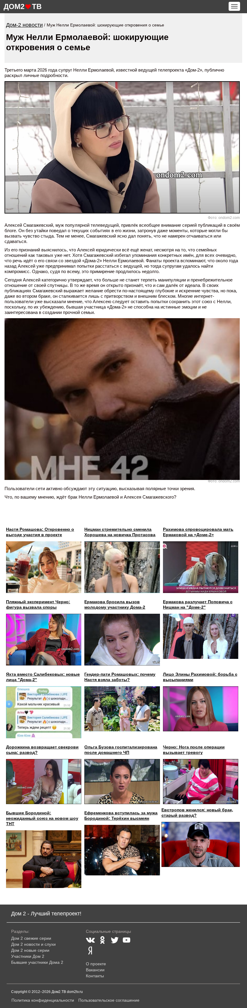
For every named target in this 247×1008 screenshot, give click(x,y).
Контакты (95, 975)
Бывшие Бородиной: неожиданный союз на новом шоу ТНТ (42, 818)
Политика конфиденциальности (42, 1000)
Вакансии (95, 969)
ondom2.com (229, 218)
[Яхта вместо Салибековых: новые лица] (43, 712)
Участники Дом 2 (27, 956)
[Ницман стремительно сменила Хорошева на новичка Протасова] (122, 567)
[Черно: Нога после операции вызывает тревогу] (200, 781)
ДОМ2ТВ (23, 6)
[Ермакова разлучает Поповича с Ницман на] (200, 636)
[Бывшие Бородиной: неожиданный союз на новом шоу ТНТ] (43, 859)
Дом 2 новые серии (30, 950)
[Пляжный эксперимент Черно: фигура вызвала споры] (43, 639)
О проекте (96, 963)
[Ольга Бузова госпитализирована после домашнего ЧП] (122, 781)
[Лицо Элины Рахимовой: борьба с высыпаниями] (200, 708)
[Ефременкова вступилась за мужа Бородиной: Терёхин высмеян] (122, 850)
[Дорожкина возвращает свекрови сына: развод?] (43, 781)
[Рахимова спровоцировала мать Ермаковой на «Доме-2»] (200, 567)
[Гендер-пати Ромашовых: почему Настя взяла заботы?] (122, 708)
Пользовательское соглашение (108, 1000)
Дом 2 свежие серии (31, 938)
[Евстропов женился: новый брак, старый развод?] (200, 844)
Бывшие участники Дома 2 (37, 962)
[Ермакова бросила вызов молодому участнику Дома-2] (122, 639)
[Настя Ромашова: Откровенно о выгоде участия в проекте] (43, 567)
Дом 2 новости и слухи (33, 944)
